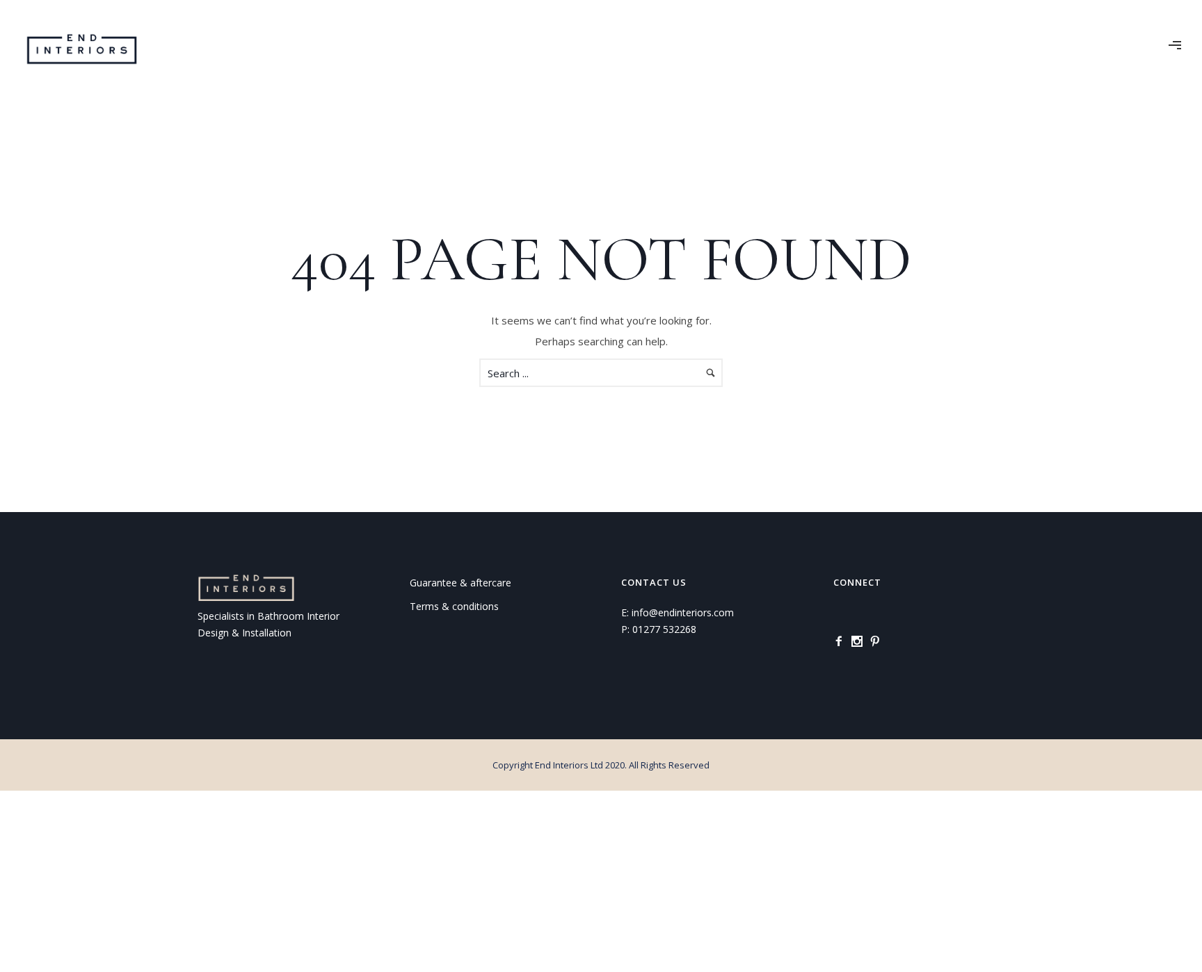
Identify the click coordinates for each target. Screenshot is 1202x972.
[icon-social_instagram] (860, 642)
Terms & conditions (454, 606)
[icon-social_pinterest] (879, 642)
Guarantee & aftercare (460, 582)
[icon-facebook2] (842, 642)
